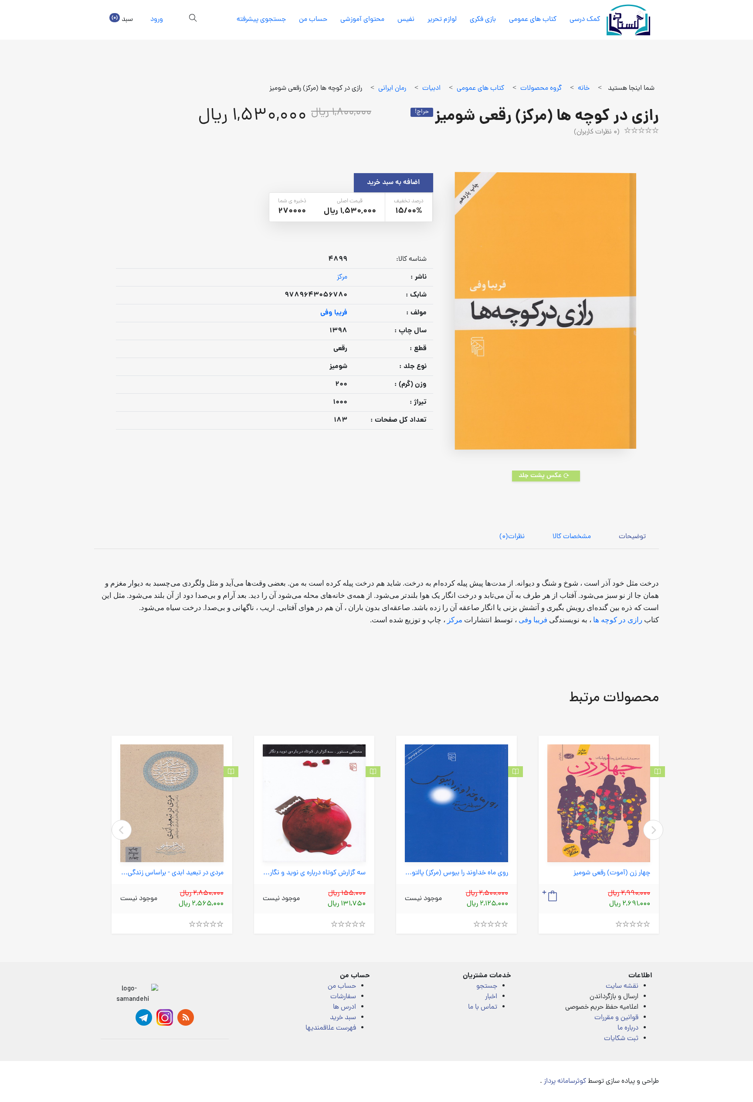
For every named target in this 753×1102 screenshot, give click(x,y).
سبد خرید (343, 1018)
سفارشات (343, 997)
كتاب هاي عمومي (532, 19)
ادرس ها (344, 1007)
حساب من (313, 19)
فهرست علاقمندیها (330, 1028)
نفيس (405, 19)
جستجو (486, 986)
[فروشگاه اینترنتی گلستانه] (628, 19)
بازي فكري (483, 19)
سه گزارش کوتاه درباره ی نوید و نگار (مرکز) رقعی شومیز (314, 873)
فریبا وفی (532, 620)
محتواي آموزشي (362, 19)
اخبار (491, 997)
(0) (512, 537)
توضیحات (632, 537)
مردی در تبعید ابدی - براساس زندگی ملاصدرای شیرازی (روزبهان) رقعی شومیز (172, 873)
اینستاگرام (164, 1017)
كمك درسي (585, 19)
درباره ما (627, 1028)
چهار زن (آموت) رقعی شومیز (611, 873)
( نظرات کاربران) (597, 132)
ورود (156, 19)
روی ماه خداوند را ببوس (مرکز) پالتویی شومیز (456, 873)
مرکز (342, 277)
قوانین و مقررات (616, 1018)
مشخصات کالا (572, 537)
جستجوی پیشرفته (261, 19)
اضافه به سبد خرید (393, 182)
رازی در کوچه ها (616, 620)
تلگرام (144, 1017)
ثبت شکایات (621, 1039)
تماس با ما (482, 1007)
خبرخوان (185, 1017)
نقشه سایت (622, 986)
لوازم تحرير (442, 19)
